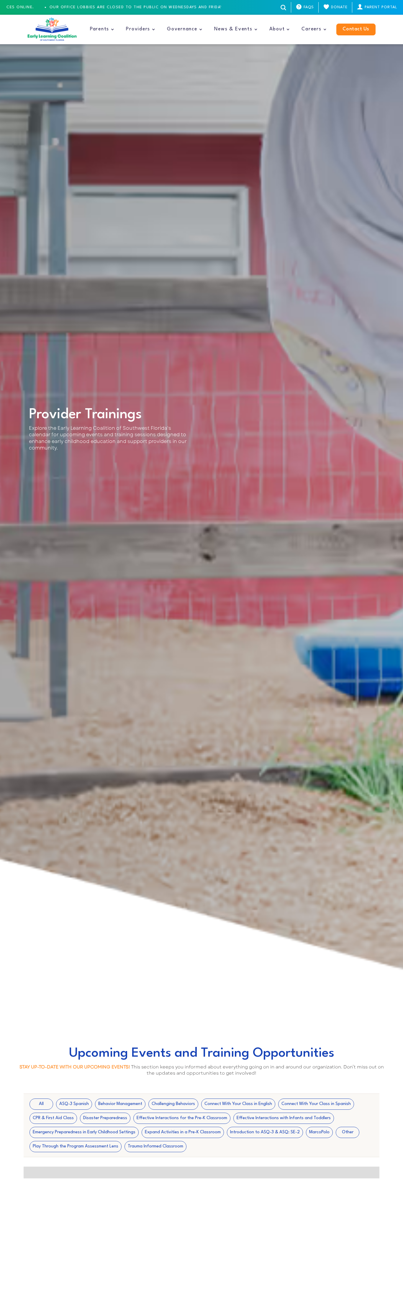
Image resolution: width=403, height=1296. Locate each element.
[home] (52, 29)
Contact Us (356, 29)
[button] (102, 29)
